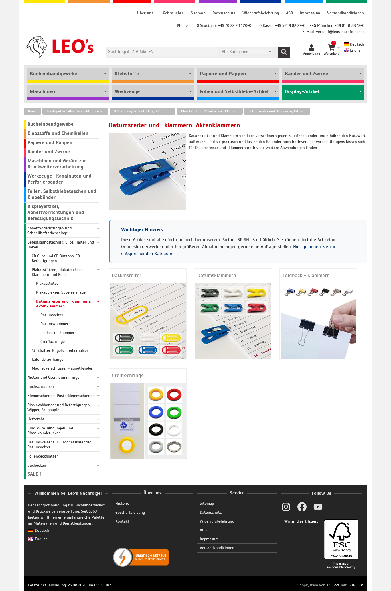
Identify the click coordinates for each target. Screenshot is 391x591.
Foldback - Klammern (306, 275)
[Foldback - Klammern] (318, 320)
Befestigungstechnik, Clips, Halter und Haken (144, 111)
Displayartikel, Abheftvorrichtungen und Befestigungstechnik (77, 111)
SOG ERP (356, 585)
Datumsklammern (216, 275)
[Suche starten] (284, 52)
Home (32, 111)
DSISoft (333, 585)
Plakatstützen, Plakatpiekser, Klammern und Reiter (212, 111)
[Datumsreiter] (148, 320)
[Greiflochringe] (148, 420)
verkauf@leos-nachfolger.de (340, 31)
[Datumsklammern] (233, 320)
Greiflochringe (128, 375)
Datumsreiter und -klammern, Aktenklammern (279, 111)
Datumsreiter (126, 275)
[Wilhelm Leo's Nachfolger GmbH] (60, 47)
